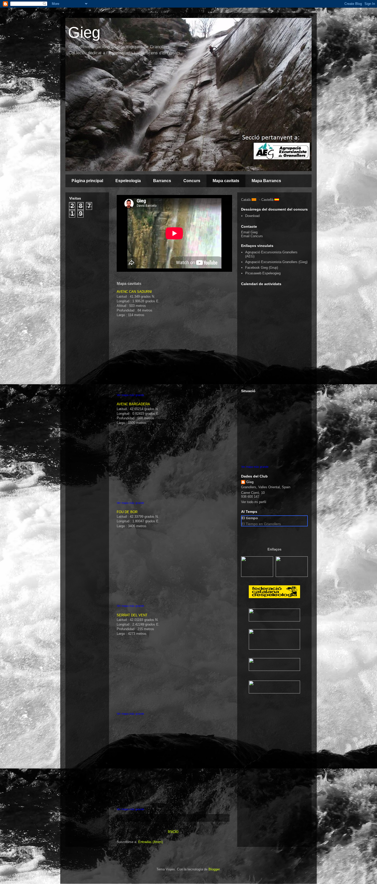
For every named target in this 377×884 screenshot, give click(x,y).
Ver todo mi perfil (253, 502)
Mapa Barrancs (266, 181)
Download (252, 216)
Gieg (84, 32)
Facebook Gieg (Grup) (261, 267)
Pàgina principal (87, 181)
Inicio (173, 831)
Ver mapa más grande (130, 395)
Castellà (267, 200)
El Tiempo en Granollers (261, 524)
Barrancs (162, 181)
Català (246, 200)
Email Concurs (252, 236)
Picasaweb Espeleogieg (263, 273)
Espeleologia (128, 181)
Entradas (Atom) (150, 842)
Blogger (214, 869)
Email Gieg (249, 232)
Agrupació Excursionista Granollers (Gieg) (276, 262)
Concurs (191, 181)
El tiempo (250, 518)
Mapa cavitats (226, 181)
